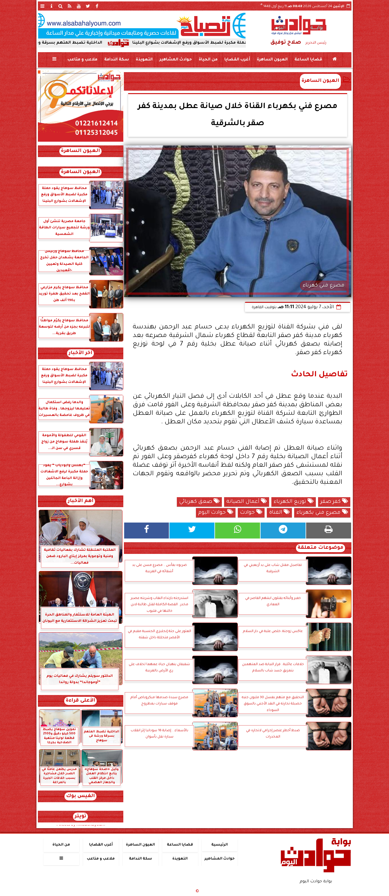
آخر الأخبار (80, 353)
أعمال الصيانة (243, 502)
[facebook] (97, 6)
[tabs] (42, 6)
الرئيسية (219, 845)
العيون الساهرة (272, 60)
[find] (60, 6)
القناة (276, 513)
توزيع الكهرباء (291, 502)
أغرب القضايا (237, 60)
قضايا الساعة (308, 60)
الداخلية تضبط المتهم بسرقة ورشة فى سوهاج (88, 43)
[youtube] (78, 6)
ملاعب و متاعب (82, 60)
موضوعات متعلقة (320, 548)
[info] (51, 6)
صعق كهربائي (196, 502)
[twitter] (88, 6)
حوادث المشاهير (175, 60)
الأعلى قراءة (80, 701)
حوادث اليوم (212, 513)
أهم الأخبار (80, 501)
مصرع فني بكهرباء (319, 513)
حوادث (248, 513)
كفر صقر (331, 502)
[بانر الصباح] (142, 25)
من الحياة (207, 60)
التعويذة (144, 60)
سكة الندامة (116, 60)
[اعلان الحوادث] (80, 141)
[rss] (69, 6)
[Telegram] (283, 531)
